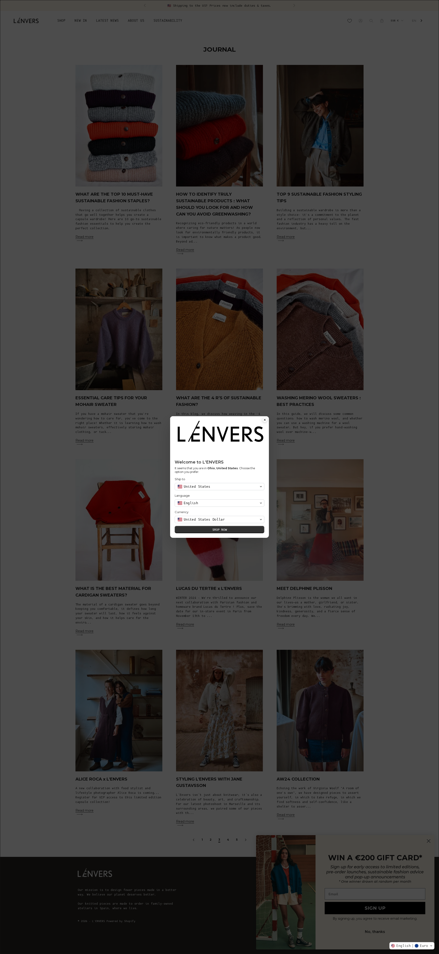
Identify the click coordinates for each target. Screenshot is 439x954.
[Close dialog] (265, 420)
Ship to (180, 479)
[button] (411, 945)
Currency (181, 512)
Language (182, 495)
